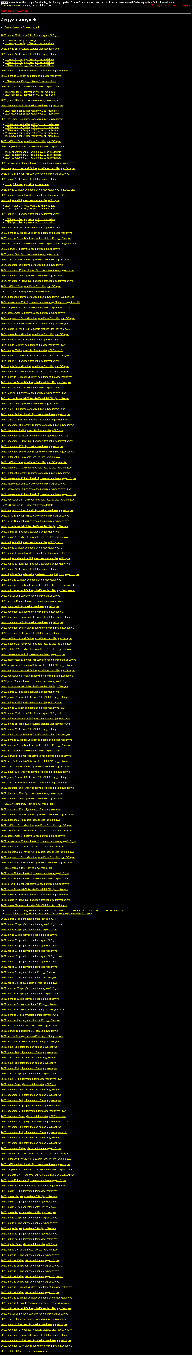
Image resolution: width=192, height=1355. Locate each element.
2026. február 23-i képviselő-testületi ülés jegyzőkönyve (30, 86)
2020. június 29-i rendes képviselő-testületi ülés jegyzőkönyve (34, 1185)
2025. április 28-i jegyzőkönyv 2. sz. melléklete (30, 222)
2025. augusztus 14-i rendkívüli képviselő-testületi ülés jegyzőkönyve (38, 168)
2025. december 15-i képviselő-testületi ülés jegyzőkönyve (32, 105)
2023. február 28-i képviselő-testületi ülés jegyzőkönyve (30, 595)
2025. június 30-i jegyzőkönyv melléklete (27, 184)
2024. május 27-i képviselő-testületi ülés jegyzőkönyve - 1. (32, 339)
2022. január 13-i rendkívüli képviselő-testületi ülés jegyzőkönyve (35, 771)
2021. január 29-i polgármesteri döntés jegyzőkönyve (29, 1046)
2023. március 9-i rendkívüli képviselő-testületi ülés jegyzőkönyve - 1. (38, 585)
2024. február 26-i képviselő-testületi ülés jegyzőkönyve (30, 387)
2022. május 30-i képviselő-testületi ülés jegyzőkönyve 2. (31, 702)
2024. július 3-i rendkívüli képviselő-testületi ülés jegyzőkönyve (34, 323)
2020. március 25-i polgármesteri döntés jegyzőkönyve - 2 (32, 1265)
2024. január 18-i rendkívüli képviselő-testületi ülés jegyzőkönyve (35, 414)
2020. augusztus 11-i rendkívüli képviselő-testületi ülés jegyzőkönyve (37, 1175)
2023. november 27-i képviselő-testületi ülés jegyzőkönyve (32, 446)
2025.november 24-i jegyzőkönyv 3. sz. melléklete (32, 130)
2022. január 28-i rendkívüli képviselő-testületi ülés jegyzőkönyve (35, 766)
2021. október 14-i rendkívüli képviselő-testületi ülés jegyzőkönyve (36, 830)
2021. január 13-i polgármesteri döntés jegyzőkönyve (29, 1068)
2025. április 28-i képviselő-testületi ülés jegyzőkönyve (30, 214)
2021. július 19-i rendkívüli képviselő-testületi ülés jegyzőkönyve (35, 878)
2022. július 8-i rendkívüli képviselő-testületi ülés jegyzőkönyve (34, 686)
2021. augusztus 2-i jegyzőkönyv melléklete (28, 867)
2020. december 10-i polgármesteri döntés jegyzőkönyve (31, 1100)
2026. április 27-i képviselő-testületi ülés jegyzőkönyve (30, 54)
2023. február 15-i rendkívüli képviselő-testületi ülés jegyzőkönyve (36, 601)
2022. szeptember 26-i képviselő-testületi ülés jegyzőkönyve (33, 654)
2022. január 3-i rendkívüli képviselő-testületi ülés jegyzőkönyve (35, 782)
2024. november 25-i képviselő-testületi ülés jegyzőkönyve (32, 275)
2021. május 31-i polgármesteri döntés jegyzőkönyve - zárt (32, 924)
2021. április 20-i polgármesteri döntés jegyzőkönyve (29, 945)
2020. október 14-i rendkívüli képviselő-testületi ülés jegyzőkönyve (36, 1159)
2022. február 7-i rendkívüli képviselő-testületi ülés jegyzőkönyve (35, 761)
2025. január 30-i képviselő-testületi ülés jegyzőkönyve (30, 254)
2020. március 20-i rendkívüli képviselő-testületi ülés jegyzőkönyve (36, 1287)
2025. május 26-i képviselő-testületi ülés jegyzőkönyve (30, 200)
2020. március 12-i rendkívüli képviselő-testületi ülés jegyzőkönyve (36, 1297)
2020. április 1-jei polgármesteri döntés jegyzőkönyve (29, 1249)
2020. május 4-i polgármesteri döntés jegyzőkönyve (28, 1228)
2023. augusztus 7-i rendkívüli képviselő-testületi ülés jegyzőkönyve (37, 510)
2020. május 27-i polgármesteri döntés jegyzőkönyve (29, 1217)
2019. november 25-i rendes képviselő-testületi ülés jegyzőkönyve (36, 1340)
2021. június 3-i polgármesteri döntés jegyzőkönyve (28, 918)
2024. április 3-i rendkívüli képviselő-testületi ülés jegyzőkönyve (35, 371)
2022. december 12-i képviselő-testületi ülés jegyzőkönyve (32, 611)
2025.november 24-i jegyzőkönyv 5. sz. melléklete (32, 136)
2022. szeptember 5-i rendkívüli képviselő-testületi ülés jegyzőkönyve (38, 665)
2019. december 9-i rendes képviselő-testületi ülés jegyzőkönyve (35, 1335)
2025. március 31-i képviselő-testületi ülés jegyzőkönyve (31, 227)
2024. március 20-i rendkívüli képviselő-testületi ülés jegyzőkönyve (36, 377)
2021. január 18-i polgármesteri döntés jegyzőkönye (28, 1062)
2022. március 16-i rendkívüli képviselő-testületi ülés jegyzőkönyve (36, 739)
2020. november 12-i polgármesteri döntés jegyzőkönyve (31, 1143)
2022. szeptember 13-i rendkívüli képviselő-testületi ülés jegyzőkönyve (38, 659)
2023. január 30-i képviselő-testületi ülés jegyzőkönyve (30, 606)
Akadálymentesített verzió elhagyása (171, 5)
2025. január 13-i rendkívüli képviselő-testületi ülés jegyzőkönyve (35, 259)
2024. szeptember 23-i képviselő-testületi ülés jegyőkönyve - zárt (35, 307)
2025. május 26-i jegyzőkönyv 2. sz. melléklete (30, 208)
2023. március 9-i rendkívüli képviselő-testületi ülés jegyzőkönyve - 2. (38, 590)
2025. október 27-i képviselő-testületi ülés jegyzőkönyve (31, 141)
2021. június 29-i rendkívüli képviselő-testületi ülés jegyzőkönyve (35, 894)
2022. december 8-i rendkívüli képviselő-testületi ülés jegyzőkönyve (37, 617)
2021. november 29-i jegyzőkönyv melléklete (29, 803)
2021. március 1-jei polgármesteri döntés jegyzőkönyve (30, 1020)
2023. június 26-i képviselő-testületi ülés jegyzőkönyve (30, 531)
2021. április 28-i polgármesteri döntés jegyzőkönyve (29, 940)
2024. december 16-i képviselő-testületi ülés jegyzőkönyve (32, 264)
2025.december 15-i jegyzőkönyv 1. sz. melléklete (32, 110)
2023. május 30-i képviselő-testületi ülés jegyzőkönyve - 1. (32, 542)
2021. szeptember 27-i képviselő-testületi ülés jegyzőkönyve (33, 835)
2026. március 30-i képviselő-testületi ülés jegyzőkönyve (31, 75)
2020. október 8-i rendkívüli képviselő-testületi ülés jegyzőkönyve (35, 1164)
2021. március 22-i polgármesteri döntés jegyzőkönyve (30, 993)
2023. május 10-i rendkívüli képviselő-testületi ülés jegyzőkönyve (35, 558)
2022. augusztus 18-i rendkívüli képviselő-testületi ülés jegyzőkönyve (38, 670)
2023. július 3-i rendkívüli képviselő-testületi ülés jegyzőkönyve (34, 526)
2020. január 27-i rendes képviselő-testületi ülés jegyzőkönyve (34, 1324)
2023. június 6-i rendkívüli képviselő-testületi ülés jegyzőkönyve (35, 537)
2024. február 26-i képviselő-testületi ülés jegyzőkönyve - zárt (33, 393)
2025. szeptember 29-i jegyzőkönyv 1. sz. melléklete (33, 152)
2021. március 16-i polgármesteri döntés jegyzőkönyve (30, 998)
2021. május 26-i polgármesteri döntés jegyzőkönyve (29, 934)
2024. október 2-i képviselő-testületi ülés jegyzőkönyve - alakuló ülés (37, 297)
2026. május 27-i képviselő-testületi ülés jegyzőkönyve (30, 35)
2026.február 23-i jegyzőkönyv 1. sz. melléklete (30, 91)
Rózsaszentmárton (11, 5)
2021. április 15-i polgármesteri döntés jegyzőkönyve (29, 961)
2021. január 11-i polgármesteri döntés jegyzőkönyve (29, 1073)
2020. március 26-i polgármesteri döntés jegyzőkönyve (30, 1260)
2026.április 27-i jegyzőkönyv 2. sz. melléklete (29, 62)
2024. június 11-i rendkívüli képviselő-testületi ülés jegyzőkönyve (35, 329)
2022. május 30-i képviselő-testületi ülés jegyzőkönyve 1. (31, 713)
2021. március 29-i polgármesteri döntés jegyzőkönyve (30, 988)
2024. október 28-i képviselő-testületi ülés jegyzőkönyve (31, 286)
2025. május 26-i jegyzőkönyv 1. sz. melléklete (30, 205)
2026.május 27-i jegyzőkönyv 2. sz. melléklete (29, 43)
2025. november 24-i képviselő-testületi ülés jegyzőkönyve (32, 119)
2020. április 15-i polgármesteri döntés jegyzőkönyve (29, 1244)
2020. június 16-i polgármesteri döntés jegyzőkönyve (29, 1191)
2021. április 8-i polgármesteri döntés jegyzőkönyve (28, 972)
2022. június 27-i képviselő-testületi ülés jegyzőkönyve (30, 691)
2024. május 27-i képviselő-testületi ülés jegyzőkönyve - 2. (32, 350)
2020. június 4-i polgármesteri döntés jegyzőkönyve (28, 1212)
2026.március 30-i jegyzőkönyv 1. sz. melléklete (30, 81)
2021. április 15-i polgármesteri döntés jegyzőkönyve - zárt (32, 956)
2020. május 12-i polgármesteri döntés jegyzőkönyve (29, 1223)
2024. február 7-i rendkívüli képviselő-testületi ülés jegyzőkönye (35, 398)
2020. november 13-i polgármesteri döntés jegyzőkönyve (31, 1137)
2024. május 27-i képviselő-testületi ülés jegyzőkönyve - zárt (33, 345)
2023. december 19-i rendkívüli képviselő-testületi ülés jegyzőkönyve (37, 425)
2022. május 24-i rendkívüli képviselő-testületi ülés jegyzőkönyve (35, 718)
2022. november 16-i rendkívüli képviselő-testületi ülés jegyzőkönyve (37, 627)
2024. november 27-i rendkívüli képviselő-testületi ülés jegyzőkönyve (37, 270)
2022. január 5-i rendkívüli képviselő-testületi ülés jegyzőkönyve (35, 777)
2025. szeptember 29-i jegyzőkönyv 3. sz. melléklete (33, 157)
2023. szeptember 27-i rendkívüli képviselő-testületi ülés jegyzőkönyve (38, 478)
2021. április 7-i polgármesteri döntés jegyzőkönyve (28, 977)
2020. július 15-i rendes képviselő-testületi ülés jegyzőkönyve (33, 1180)
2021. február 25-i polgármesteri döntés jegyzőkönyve (29, 1025)
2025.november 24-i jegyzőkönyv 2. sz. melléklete (32, 127)
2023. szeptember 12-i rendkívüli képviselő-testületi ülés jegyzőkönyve (38, 494)
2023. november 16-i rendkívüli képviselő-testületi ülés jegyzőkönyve (37, 451)
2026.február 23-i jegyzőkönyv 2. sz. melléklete (30, 94)
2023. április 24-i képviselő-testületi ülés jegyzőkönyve (30, 569)
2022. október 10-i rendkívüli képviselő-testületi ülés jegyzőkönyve (36, 649)
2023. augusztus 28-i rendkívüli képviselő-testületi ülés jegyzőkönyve (38, 499)
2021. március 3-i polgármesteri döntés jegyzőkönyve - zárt (32, 1009)
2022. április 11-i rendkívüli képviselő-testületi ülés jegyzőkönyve (35, 734)
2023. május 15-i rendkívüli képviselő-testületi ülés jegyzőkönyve (35, 553)
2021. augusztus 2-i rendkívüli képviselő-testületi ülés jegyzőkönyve (37, 862)
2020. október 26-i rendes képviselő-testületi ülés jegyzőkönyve (35, 1153)
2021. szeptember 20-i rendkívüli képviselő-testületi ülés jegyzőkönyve (38, 841)
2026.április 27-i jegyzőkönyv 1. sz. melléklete (29, 59)
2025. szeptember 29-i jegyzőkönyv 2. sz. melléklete (33, 154)
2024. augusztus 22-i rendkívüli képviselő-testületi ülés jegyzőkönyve (38, 318)
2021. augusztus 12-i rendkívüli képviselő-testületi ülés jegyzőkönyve (38, 857)
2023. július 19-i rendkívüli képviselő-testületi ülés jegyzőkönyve (35, 515)
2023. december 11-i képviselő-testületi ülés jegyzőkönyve (32, 430)
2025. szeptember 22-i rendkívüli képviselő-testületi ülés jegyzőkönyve (38, 163)
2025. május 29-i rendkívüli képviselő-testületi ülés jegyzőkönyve (35, 195)
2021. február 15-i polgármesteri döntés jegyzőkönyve (29, 1030)
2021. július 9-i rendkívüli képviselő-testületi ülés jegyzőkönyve (34, 889)
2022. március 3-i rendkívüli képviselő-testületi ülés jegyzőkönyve (36, 745)
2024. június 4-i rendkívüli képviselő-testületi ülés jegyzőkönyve (35, 334)
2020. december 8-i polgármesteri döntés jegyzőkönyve (30, 1105)
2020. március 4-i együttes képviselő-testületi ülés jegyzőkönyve (35, 1303)
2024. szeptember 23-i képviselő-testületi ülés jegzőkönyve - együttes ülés (40, 302)
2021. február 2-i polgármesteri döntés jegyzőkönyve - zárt (32, 1036)
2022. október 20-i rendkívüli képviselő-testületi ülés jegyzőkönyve (36, 638)
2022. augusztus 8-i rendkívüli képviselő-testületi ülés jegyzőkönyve (37, 675)
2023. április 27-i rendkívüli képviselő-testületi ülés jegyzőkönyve (35, 563)
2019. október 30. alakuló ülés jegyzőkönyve (24, 1351)
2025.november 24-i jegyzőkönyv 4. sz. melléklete (32, 133)
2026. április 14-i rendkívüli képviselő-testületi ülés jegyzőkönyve (35, 70)
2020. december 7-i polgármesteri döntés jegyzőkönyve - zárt (33, 1111)
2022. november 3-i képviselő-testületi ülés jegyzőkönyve (31, 633)
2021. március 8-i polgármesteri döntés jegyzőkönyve (29, 1004)
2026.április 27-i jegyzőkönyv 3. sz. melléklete (29, 65)
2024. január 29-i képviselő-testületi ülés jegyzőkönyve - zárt (33, 409)
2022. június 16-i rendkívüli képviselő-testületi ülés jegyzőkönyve (35, 697)
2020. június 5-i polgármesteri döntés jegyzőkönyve (28, 1207)
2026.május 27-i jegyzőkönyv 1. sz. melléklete (29, 40)
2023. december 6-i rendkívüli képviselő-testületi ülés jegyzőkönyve (37, 441)
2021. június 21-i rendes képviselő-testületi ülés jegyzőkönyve (34, 905)
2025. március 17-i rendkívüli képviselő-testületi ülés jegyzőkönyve (36, 232)
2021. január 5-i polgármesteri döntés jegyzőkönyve (28, 1084)
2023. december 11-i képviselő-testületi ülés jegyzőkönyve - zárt (35, 435)
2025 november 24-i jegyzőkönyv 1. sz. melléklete (32, 124)
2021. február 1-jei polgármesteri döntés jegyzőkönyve (30, 1041)
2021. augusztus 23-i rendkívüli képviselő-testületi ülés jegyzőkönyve (38, 851)
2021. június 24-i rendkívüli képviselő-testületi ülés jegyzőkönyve (35, 900)
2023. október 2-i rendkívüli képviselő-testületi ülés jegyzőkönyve (35, 473)
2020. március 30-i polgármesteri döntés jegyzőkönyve (30, 1255)
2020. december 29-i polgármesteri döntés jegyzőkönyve (31, 1089)
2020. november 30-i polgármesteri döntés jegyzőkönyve (31, 1127)
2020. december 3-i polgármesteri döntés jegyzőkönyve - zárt (33, 1116)
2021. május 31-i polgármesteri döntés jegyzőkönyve (29, 929)
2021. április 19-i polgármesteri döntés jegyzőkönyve (29, 950)
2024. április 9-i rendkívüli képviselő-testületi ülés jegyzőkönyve (35, 366)
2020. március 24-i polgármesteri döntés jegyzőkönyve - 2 (32, 1276)
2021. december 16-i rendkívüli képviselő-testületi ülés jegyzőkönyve (37, 787)
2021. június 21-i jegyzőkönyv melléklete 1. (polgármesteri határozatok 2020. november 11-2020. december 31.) (64, 910)
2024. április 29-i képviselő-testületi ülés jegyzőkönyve (30, 361)
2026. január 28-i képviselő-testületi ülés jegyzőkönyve (30, 100)
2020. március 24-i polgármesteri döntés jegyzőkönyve (30, 1281)
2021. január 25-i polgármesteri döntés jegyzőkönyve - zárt (32, 1057)
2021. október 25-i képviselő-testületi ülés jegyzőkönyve (31, 819)
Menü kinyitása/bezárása (14, 10)
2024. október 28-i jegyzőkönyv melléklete (27, 291)
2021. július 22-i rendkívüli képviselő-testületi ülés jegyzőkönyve (35, 873)
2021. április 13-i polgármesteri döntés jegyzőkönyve (29, 966)
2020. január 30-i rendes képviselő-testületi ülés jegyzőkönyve (34, 1319)
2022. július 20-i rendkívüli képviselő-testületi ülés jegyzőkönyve (35, 681)
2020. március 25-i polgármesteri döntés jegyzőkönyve (30, 1271)
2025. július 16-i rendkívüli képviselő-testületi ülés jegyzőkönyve (35, 173)
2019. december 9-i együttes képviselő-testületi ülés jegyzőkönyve (36, 1329)
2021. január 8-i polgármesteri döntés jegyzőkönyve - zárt (31, 1079)
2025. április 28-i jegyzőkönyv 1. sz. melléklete (30, 219)
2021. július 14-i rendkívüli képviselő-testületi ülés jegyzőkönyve (35, 884)
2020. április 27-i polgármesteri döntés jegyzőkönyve (29, 1239)
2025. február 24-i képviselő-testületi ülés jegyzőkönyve (30, 248)
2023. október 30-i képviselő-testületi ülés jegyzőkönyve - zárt (34, 462)
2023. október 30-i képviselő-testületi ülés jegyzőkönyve (31, 457)
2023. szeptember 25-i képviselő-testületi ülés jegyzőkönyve (33, 483)
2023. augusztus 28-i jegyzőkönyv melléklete (29, 505)
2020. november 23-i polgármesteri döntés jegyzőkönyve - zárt (34, 1132)
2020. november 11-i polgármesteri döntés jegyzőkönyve (31, 1148)
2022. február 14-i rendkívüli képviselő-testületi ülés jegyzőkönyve (36, 755)
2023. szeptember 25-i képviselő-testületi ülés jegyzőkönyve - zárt (36, 489)
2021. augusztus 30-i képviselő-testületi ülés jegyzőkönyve (32, 846)
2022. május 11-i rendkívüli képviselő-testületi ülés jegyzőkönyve (35, 723)
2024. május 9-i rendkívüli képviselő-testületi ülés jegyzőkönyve (35, 355)
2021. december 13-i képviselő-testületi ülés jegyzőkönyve (32, 793)
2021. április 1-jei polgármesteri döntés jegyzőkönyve (29, 982)
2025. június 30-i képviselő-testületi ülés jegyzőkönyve (30, 179)
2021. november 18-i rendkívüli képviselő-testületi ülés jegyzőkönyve (37, 814)
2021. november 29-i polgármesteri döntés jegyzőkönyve (31, 809)
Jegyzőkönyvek (31, 27)
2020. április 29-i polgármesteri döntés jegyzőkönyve (29, 1233)
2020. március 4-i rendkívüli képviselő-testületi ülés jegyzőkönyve (36, 1308)
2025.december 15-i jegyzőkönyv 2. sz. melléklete (32, 113)
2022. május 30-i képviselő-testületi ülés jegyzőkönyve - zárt (33, 707)
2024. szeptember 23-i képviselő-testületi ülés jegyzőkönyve (33, 313)
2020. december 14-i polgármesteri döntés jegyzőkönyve (31, 1095)
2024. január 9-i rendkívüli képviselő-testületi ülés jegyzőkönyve (35, 419)
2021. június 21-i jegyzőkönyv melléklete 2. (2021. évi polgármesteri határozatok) (48, 913)
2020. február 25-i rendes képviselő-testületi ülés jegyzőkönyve (34, 1313)
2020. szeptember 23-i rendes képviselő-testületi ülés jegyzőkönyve (37, 1169)
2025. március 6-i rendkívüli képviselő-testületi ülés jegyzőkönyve (36, 238)
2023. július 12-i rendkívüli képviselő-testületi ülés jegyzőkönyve (35, 521)
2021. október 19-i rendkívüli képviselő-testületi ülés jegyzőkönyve (36, 825)
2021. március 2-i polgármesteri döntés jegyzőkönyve (29, 1014)
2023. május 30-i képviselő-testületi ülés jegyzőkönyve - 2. (32, 547)
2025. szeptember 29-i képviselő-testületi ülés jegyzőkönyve (33, 146)
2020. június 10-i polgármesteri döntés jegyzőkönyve (29, 1201)
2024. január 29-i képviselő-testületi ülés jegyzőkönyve (30, 403)
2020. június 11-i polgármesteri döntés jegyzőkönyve (29, 1196)
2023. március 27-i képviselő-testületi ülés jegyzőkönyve (31, 579)
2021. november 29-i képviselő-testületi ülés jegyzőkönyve (32, 798)
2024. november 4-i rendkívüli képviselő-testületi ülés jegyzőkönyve (37, 280)
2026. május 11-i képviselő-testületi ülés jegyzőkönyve (30, 48)
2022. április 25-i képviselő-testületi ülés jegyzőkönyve (30, 729)
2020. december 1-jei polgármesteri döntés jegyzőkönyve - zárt (34, 1121)
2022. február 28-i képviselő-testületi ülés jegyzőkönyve (30, 750)
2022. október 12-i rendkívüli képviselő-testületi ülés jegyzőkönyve (36, 643)
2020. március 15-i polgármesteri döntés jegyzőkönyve (30, 1292)
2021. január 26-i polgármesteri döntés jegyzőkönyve (29, 1052)
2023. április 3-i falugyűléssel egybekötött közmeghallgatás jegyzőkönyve (40, 574)
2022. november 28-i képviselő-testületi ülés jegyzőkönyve (32, 622)
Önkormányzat (12, 27)
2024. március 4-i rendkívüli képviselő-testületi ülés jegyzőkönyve (36, 382)
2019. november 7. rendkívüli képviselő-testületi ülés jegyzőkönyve (36, 1345)
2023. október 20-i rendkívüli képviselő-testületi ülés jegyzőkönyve (36, 467)
